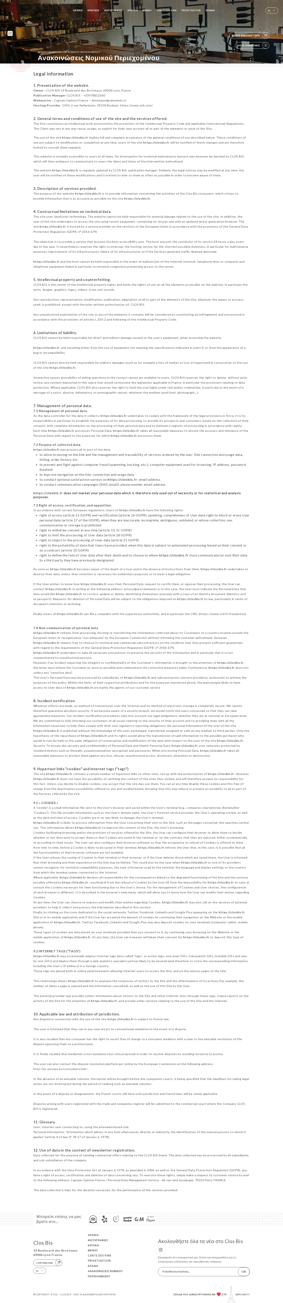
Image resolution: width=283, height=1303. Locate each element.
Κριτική (133, 10)
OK (244, 1271)
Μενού (147, 10)
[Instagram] (10, 33)
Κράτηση (93, 10)
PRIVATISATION (191, 10)
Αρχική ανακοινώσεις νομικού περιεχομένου (69, 52)
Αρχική (77, 10)
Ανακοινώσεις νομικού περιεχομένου (105, 1274)
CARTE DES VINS (167, 10)
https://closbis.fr (75, 137)
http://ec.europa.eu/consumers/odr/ (60, 1069)
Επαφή (210, 10)
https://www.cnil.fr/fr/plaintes (222, 614)
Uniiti (246, 1294)
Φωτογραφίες (113, 10)
